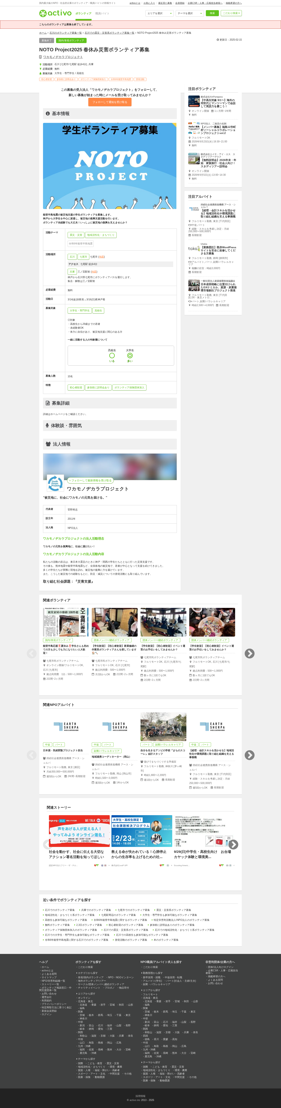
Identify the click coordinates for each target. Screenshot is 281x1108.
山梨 (118, 1025)
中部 (80, 1022)
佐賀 (91, 1049)
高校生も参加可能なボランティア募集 (66, 920)
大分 (118, 1049)
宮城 (112, 1004)
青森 (93, 1004)
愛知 (100, 1028)
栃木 (91, 1015)
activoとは (135, 3)
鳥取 (91, 1042)
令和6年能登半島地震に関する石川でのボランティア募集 (76, 939)
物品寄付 (124, 987)
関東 (80, 1011)
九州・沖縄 (84, 1046)
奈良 (130, 1035)
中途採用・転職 (173, 977)
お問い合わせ (49, 993)
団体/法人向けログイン (221, 967)
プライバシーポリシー (54, 1004)
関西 (80, 1032)
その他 (128, 1073)
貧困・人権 (84, 1070)
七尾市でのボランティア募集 (134, 910)
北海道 (83, 1004)
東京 (128, 1015)
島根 (100, 1042)
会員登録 (179, 3)
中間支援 (115, 1073)
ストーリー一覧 (50, 984)
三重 (109, 1028)
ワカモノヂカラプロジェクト (63, 57)
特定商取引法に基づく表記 (56, 1007)
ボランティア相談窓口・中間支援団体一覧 (55, 989)
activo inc (135, 1100)
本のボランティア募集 (166, 939)
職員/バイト (102, 13)
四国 (145, 1035)
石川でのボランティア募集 (60, 910)
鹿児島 (83, 1053)
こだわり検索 (230, 13)
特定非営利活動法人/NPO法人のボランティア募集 (182, 920)
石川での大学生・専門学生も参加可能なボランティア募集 (77, 934)
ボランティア (84, 13)
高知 (174, 1039)
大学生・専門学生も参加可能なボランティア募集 (169, 915)
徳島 (147, 1039)
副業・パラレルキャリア (156, 984)
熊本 (109, 1049)
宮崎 (128, 1049)
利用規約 (47, 1000)
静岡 (91, 1028)
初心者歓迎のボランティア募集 (126, 924)
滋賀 (93, 1035)
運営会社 (47, 997)
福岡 (82, 1049)
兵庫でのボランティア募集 (96, 910)
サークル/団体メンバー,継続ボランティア (101, 984)
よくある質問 (49, 973)
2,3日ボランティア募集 (89, 924)
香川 (156, 1039)
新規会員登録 (49, 1010)
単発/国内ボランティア (91, 977)
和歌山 (83, 1035)
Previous (31, 653)
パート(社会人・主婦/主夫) (181, 980)
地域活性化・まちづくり (91, 1066)
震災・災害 (113, 1063)
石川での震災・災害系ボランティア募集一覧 (109, 32)
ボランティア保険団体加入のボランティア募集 (71, 929)
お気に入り (149, 3)
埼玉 (109, 1015)
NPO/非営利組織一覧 (53, 980)
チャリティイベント (89, 987)
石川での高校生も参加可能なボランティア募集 (142, 934)
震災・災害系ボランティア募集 (173, 910)
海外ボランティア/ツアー (92, 980)
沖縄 (93, 1053)
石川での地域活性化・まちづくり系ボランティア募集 (184, 929)
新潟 (82, 1025)
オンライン (84, 997)
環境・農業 (116, 1066)
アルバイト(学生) (152, 980)
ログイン (47, 1014)
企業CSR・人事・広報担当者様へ (205, 3)
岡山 (109, 1042)
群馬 (100, 1015)
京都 (103, 1035)
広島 (118, 1042)
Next (249, 653)
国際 (80, 1063)
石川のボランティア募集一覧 (66, 32)
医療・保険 (84, 1077)
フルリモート (150, 994)
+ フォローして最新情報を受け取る (90, 480)
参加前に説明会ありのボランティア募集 (172, 924)
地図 (101, 256)
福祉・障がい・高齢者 (107, 1070)
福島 (82, 1008)
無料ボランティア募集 (57, 924)
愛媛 (165, 1039)
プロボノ (110, 987)
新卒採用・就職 (151, 977)
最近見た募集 (165, 3)
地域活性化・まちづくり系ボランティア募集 (70, 915)
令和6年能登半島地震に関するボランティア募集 (120, 920)
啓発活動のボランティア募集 (131, 939)
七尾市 (83, 256)
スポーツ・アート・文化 (91, 1073)
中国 (80, 1039)
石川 (72, 256)
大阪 (112, 1035)
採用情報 (140, 1096)
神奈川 (83, 1018)
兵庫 (72, 271)
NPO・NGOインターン (121, 977)
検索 (212, 13)
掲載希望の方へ (234, 3)
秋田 (121, 1004)
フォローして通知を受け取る (110, 102)
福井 (109, 1025)
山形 (130, 1004)
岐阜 (82, 1028)
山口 (82, 1042)
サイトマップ (49, 977)
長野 (128, 1025)
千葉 (118, 1015)
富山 (91, 1025)
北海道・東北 (85, 1001)
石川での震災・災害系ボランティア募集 (126, 929)
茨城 (82, 1015)
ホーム (43, 32)
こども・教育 (94, 1063)
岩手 (103, 1004)
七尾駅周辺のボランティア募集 (118, 915)
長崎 (100, 1049)
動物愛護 (100, 1077)
